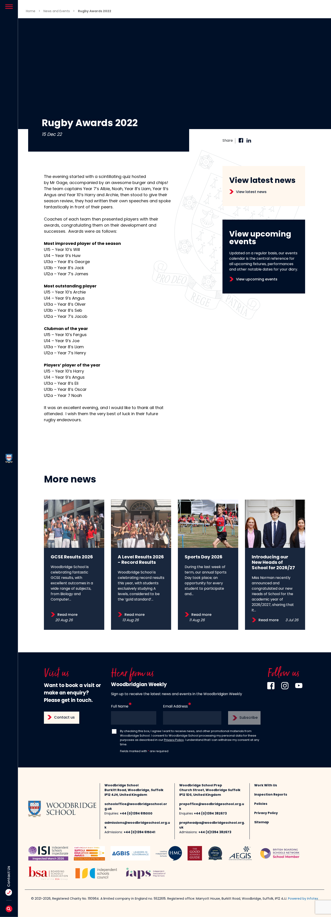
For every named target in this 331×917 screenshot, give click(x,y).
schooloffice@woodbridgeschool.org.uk (135, 807)
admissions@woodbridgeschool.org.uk (137, 825)
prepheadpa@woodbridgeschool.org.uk (212, 825)
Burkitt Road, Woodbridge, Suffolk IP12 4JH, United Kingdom (133, 793)
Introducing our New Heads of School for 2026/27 (273, 562)
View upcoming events (256, 279)
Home (30, 11)
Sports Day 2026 (203, 557)
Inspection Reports (270, 794)
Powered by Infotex (303, 899)
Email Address (175, 706)
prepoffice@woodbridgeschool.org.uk (211, 807)
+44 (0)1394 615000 (136, 813)
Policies (260, 804)
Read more (67, 615)
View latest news (251, 192)
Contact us (64, 717)
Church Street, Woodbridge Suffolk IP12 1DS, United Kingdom (209, 793)
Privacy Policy (174, 740)
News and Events (56, 11)
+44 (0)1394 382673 (210, 813)
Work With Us (265, 785)
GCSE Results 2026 (72, 557)
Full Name (119, 706)
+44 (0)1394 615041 (139, 832)
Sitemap (261, 822)
